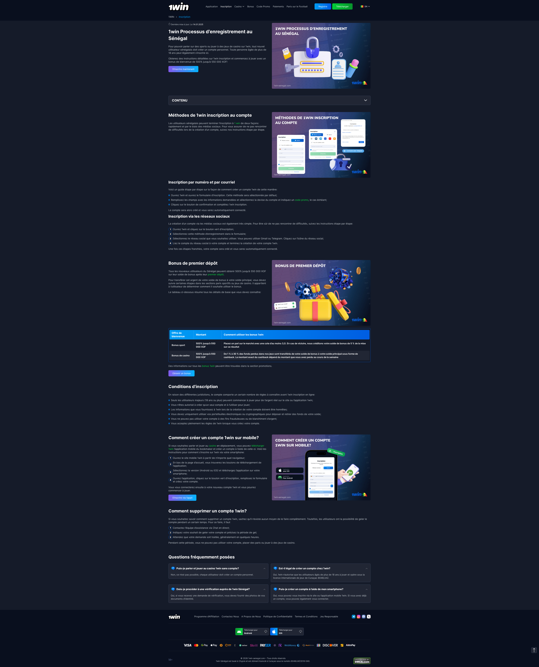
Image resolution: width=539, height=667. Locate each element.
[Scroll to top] (534, 650)
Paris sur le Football (297, 6)
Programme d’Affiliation (206, 616)
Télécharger (342, 6)
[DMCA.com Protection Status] (362, 661)
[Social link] (353, 616)
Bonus (250, 6)
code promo (301, 200)
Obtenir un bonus (181, 373)
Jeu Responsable (329, 616)
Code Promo (263, 6)
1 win (237, 123)
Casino (238, 6)
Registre (322, 6)
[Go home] (178, 6)
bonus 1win (208, 366)
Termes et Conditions (306, 616)
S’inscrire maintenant (183, 69)
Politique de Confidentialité (277, 616)
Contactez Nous (230, 616)
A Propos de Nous (251, 616)
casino (212, 445)
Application (212, 6)
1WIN (171, 16)
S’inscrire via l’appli (182, 497)
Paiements (278, 6)
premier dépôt (216, 274)
